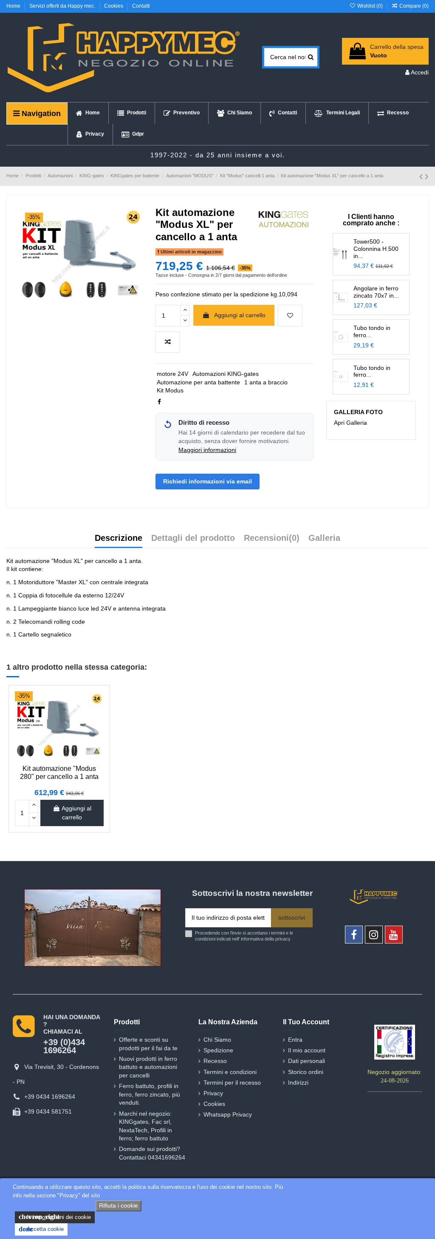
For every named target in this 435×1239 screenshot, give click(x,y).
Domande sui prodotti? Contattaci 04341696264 (152, 1153)
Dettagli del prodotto (193, 538)
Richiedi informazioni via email (207, 481)
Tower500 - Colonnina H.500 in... (375, 248)
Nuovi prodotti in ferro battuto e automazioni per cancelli (148, 1067)
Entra (295, 1039)
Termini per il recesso (232, 1082)
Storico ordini (305, 1071)
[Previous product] (422, 176)
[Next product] (427, 176)
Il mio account (306, 1050)
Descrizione (118, 538)
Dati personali (306, 1060)
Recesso (215, 1060)
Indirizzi (298, 1082)
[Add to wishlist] (290, 316)
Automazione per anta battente (198, 382)
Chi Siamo (217, 1039)
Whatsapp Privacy (227, 1114)
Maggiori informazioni (207, 450)
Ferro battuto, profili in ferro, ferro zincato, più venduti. (149, 1094)
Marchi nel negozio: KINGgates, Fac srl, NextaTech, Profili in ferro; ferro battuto (145, 1126)
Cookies (114, 6)
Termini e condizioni (230, 1071)
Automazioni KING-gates (225, 373)
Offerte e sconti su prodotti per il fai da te (148, 1043)
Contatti (141, 6)
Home (14, 6)
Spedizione (218, 1050)
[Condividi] (159, 401)
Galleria (324, 538)
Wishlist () (370, 6)
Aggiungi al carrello (240, 315)
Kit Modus (170, 390)
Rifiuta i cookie (118, 1205)
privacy (283, 938)
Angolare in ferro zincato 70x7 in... (376, 292)
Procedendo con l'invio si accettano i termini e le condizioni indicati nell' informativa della (244, 935)
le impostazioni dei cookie (55, 1216)
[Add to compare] (167, 342)
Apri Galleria (350, 422)
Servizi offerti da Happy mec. (62, 6)
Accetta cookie (41, 1229)
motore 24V (172, 373)
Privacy (213, 1093)
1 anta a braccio (266, 382)
